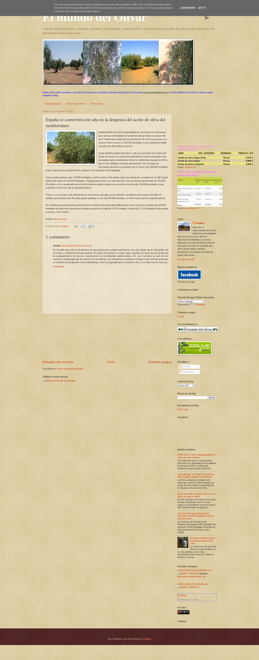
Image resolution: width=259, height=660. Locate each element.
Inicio (111, 362)
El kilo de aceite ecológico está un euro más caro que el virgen (196, 495)
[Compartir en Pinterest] (92, 226)
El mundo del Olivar (95, 16)
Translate (200, 304)
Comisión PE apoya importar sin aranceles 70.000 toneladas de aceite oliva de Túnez (195, 516)
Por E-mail (182, 409)
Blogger (147, 639)
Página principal (53, 103)
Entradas (186, 366)
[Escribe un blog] (84, 226)
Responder (58, 266)
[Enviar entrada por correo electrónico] (75, 226)
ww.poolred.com (191, 208)
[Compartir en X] (87, 226)
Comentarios (187, 372)
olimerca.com (60, 219)
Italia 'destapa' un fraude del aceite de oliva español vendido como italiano (195, 475)
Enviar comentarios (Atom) (70, 369)
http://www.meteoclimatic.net (191, 576)
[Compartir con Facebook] (89, 226)
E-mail (180, 316)
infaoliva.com (190, 167)
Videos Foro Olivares (76, 103)
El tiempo (182, 595)
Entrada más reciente (58, 362)
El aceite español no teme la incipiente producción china (202, 541)
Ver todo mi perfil (185, 259)
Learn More (187, 7)
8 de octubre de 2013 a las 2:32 (76, 246)
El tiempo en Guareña (188, 599)
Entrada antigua (160, 362)
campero (200, 223)
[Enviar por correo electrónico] (81, 226)
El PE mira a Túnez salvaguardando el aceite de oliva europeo (196, 456)
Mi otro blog (97, 103)
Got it (202, 7)
